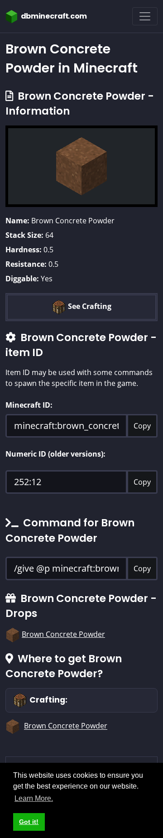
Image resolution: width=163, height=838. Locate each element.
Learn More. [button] (33, 798)
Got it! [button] (28, 821)
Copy (142, 426)
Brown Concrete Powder (63, 634)
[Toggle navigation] (145, 16)
